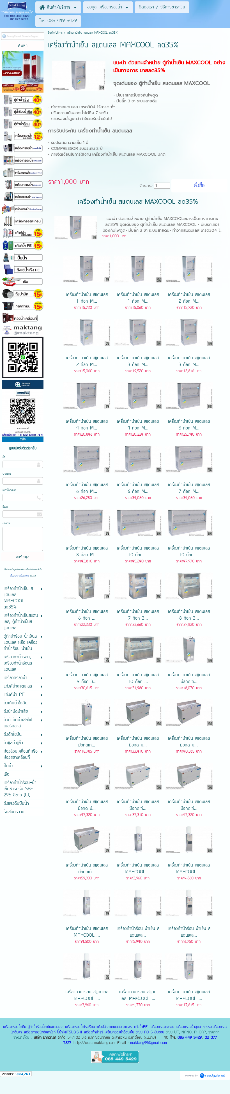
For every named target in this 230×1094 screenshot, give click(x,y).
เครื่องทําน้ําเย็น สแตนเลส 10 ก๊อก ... (138, 552)
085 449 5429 (190, 1037)
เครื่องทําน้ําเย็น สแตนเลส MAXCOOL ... (138, 868)
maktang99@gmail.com (148, 1043)
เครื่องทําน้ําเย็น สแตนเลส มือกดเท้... (189, 678)
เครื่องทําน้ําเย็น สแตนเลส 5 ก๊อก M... (189, 425)
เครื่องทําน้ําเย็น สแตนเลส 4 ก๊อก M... (87, 425)
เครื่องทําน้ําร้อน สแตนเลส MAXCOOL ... (86, 995)
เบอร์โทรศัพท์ (10, 490)
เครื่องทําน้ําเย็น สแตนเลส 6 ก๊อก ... (87, 615)
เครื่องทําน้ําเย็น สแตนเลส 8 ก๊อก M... (87, 552)
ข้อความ (7, 523)
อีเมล (5, 507)
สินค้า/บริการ (55, 33)
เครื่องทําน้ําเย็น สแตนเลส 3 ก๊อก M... (138, 361)
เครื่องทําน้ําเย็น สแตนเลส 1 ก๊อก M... (87, 298)
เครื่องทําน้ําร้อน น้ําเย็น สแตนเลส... (138, 932)
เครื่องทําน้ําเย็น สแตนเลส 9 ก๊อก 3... (87, 678)
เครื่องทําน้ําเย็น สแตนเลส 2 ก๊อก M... (189, 298)
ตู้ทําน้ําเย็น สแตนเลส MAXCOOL (174, 83)
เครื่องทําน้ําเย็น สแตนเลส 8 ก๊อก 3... (189, 615)
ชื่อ (4, 457)
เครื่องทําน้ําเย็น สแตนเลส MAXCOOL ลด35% (138, 201)
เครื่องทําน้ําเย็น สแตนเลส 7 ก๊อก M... (189, 488)
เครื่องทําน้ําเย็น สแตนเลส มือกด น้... (138, 742)
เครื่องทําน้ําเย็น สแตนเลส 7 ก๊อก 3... (138, 615)
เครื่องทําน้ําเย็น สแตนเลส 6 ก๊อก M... (87, 488)
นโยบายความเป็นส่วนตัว (20, 576)
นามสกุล (7, 474)
